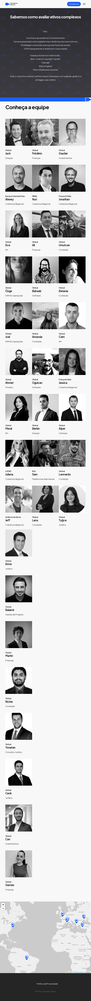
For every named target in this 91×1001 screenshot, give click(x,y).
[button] (84, 4)
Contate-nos (74, 4)
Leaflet (70, 972)
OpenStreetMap (78, 972)
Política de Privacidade (47, 984)
